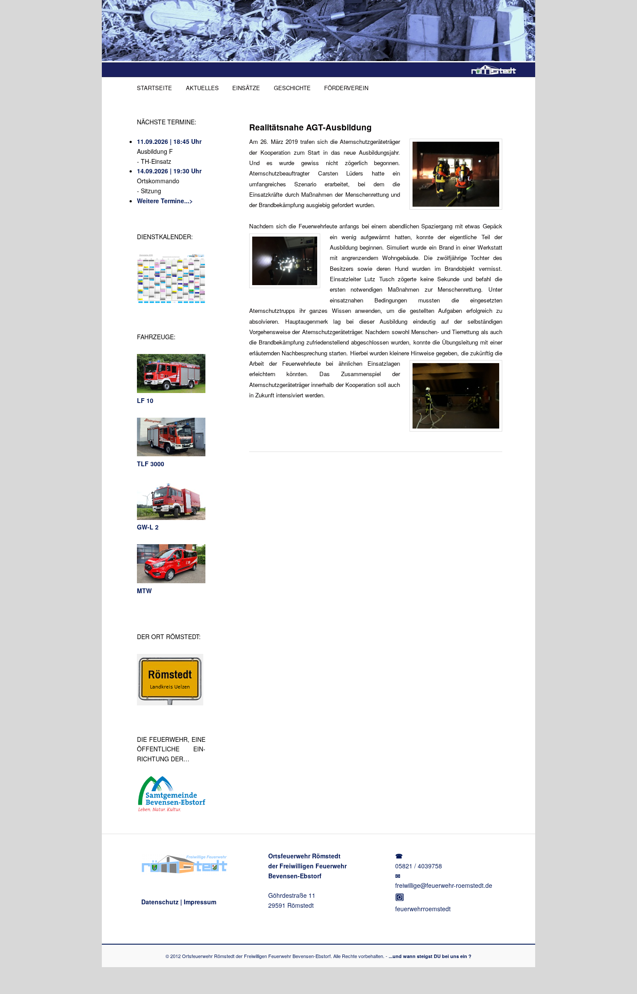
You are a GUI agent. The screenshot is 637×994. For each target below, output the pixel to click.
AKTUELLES (202, 88)
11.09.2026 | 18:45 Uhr (169, 141)
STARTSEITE (154, 88)
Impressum (200, 901)
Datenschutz (160, 901)
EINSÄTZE (246, 88)
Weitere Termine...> (165, 200)
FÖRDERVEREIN (346, 88)
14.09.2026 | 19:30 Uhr (169, 170)
